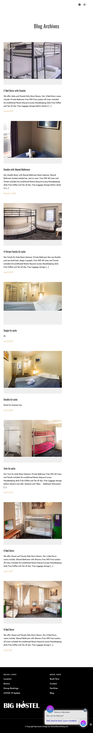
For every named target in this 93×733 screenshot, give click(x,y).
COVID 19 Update (12, 693)
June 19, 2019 (8, 492)
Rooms (7, 683)
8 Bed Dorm (9, 629)
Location (7, 678)
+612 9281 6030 (55, 7)
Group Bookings (11, 688)
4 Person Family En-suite (14, 251)
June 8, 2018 (8, 650)
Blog (52, 693)
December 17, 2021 (10, 193)
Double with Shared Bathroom (17, 169)
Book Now (54, 678)
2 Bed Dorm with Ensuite (15, 90)
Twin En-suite (9, 468)
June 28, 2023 (8, 111)
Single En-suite (10, 330)
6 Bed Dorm (9, 550)
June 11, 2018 (8, 571)
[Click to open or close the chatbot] (83, 723)
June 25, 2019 (8, 272)
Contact (53, 683)
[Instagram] (84, 4)
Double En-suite (10, 399)
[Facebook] (79, 4)
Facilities (54, 688)
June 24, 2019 (8, 410)
